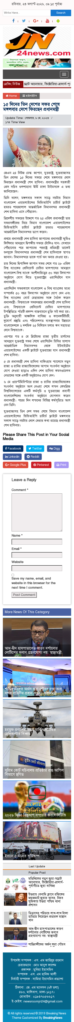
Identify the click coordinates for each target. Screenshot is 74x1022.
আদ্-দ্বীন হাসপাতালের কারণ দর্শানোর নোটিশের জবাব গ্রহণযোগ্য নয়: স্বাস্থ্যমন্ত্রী (33, 650)
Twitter (36, 448)
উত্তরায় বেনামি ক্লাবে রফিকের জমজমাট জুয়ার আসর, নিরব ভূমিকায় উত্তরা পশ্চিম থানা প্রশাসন (46, 899)
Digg (56, 448)
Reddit (34, 457)
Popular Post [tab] (37, 872)
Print (62, 465)
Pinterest (42, 465)
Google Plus (17, 465)
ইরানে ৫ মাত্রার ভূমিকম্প (22, 856)
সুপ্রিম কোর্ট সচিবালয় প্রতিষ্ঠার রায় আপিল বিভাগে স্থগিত (34, 772)
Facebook (14, 448)
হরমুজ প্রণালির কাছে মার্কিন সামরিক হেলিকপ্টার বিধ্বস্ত (30, 731)
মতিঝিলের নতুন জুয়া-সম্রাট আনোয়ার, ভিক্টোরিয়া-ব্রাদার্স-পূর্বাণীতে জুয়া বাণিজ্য (46, 882)
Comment (20, 490)
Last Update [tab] (37, 866)
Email (17, 549)
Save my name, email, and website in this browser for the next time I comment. (34, 583)
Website (18, 562)
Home (12, 95)
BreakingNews (52, 1018)
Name (17, 536)
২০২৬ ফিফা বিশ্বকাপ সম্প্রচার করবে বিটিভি (35, 815)
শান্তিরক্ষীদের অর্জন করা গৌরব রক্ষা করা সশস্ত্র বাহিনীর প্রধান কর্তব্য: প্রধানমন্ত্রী (33, 691)
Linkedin (13, 457)
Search (60, 12)
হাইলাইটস (31, 95)
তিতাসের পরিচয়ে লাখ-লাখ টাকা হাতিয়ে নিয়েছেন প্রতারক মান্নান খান (48, 916)
